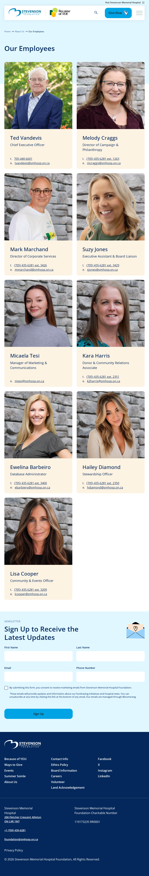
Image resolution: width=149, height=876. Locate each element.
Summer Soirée (15, 776)
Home (7, 31)
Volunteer (58, 782)
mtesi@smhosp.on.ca (29, 381)
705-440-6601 (23, 159)
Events (9, 771)
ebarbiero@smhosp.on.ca (32, 487)
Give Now (115, 13)
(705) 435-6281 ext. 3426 (30, 265)
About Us (19, 31)
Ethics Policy (59, 765)
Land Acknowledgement (67, 788)
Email (38, 668)
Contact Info (59, 759)
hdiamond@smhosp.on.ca (105, 487)
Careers (56, 776)
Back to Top (119, 867)
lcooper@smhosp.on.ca (31, 594)
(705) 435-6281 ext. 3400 (30, 483)
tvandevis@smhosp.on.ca (32, 163)
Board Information (64, 771)
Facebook (104, 759)
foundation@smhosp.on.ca (21, 839)
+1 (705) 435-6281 (15, 830)
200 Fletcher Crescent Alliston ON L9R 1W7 (22, 819)
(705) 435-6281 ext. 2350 (102, 483)
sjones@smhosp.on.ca (102, 270)
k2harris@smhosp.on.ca (103, 381)
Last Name (110, 647)
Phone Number (110, 668)
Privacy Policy (13, 850)
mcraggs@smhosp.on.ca (104, 163)
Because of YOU (15, 759)
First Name (38, 647)
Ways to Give (13, 765)
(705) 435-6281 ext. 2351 (102, 377)
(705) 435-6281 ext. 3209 (30, 590)
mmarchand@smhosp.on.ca (34, 270)
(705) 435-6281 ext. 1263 (102, 159)
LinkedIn (104, 776)
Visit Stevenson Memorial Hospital (123, 2)
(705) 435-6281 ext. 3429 (102, 265)
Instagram (105, 771)
